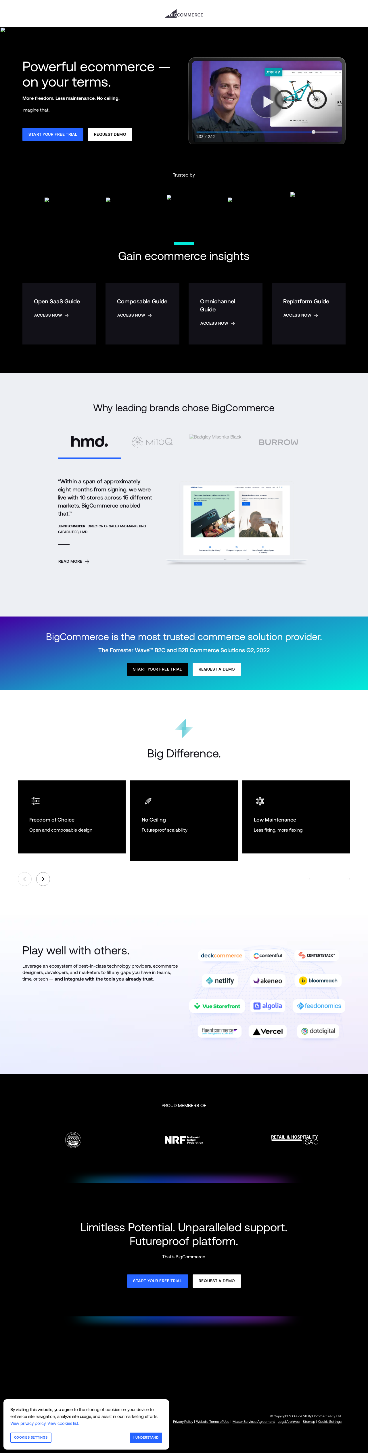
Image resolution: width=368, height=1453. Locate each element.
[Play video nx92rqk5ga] (267, 100)
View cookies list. (63, 1423)
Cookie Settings (330, 1422)
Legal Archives (289, 1422)
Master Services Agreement (254, 1422)
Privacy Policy (183, 1422)
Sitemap (309, 1422)
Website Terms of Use (212, 1422)
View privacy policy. (28, 1423)
